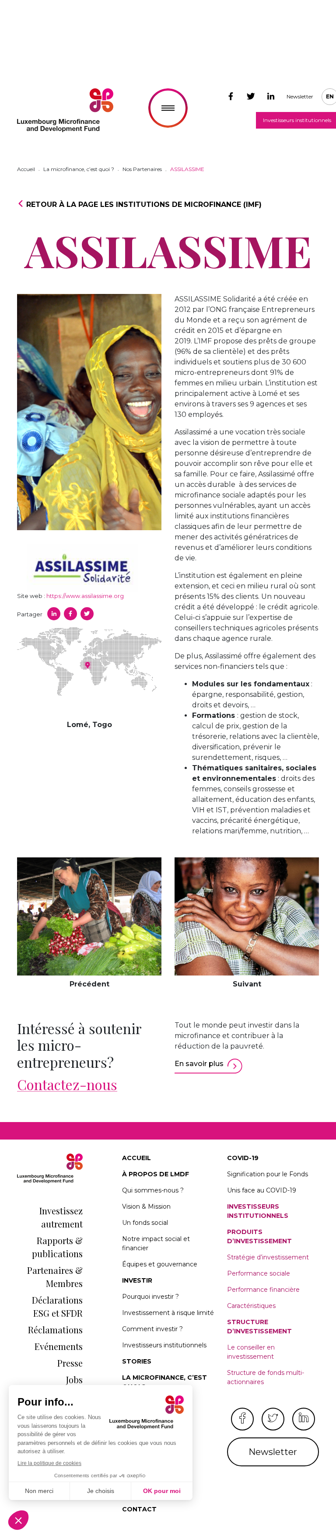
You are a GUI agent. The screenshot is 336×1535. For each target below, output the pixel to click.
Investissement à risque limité (168, 1313)
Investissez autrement (61, 1217)
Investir (137, 1280)
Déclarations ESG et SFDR (57, 1306)
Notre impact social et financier (156, 1243)
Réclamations (55, 1330)
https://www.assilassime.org (85, 596)
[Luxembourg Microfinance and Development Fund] (65, 110)
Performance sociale (258, 1273)
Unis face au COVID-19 (261, 1190)
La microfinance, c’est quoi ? (164, 1382)
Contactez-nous (67, 1084)
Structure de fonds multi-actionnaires (265, 1377)
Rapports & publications (57, 1246)
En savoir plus (199, 1063)
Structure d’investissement (259, 1326)
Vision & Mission (146, 1206)
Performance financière (263, 1290)
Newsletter (300, 96)
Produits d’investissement (259, 1236)
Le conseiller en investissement (251, 1351)
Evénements (59, 1346)
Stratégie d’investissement (268, 1257)
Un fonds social (145, 1223)
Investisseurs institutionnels (164, 1345)
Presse (70, 1363)
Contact (139, 1509)
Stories (136, 1361)
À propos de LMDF (155, 1174)
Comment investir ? (152, 1329)
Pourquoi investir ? (150, 1297)
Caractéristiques (251, 1306)
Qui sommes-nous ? (153, 1190)
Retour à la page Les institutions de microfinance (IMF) (143, 204)
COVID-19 (243, 1158)
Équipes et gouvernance (159, 1264)
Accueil (136, 1158)
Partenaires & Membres (55, 1276)
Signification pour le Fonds (267, 1174)
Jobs (74, 1379)
